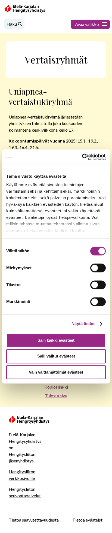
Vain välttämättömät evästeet (56, 372)
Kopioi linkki (56, 386)
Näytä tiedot (83, 323)
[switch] (98, 268)
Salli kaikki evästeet (56, 340)
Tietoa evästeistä (88, 519)
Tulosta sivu (56, 395)
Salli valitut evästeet (56, 356)
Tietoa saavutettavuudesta (34, 519)
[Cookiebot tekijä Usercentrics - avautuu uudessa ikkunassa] (82, 156)
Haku (12, 23)
